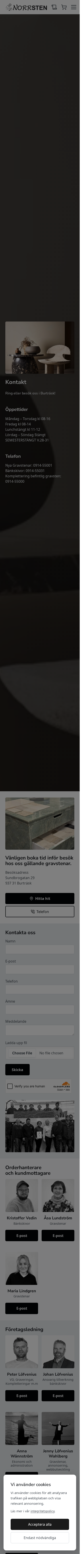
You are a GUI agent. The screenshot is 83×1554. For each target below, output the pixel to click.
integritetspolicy (42, 1511)
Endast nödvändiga (40, 1537)
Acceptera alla (40, 1524)
